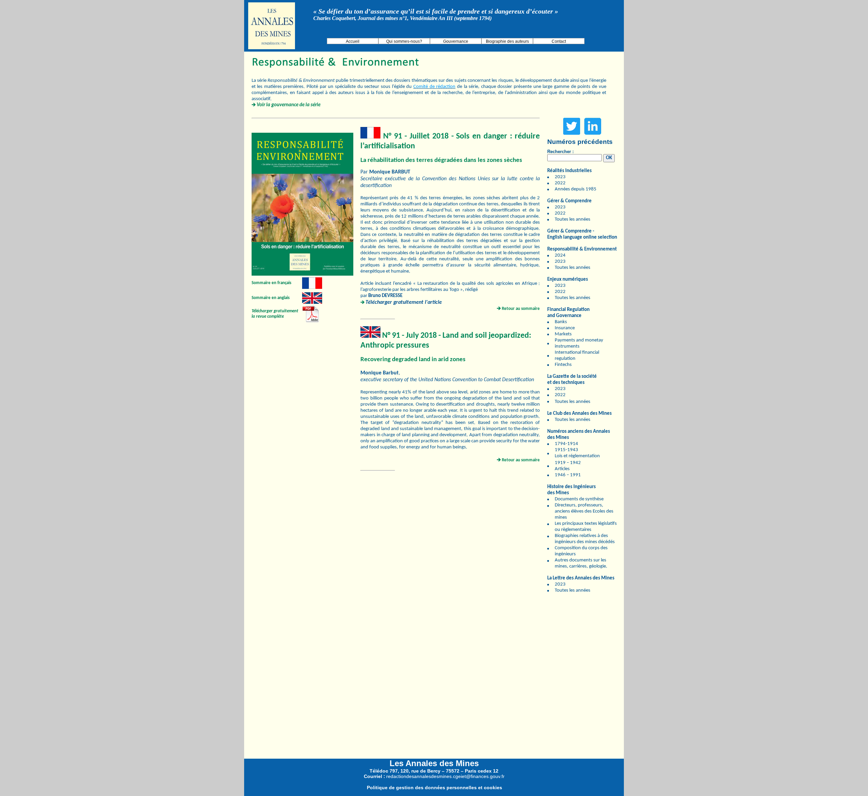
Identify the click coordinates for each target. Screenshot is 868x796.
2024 (560, 255)
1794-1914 (566, 443)
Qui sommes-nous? (404, 41)
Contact (559, 41)
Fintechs (563, 364)
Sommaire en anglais (271, 298)
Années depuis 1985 (575, 189)
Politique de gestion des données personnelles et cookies (434, 787)
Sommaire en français (271, 283)
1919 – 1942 (568, 462)
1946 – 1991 (568, 475)
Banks (561, 322)
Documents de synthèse (579, 499)
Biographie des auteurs (507, 41)
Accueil (352, 41)
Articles (562, 468)
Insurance (565, 328)
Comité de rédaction (434, 86)
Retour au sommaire (521, 309)
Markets (563, 334)
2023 (560, 177)
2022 (560, 183)
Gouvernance (455, 41)
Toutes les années (572, 219)
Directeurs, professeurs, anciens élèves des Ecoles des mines (584, 511)
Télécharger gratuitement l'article (404, 302)
